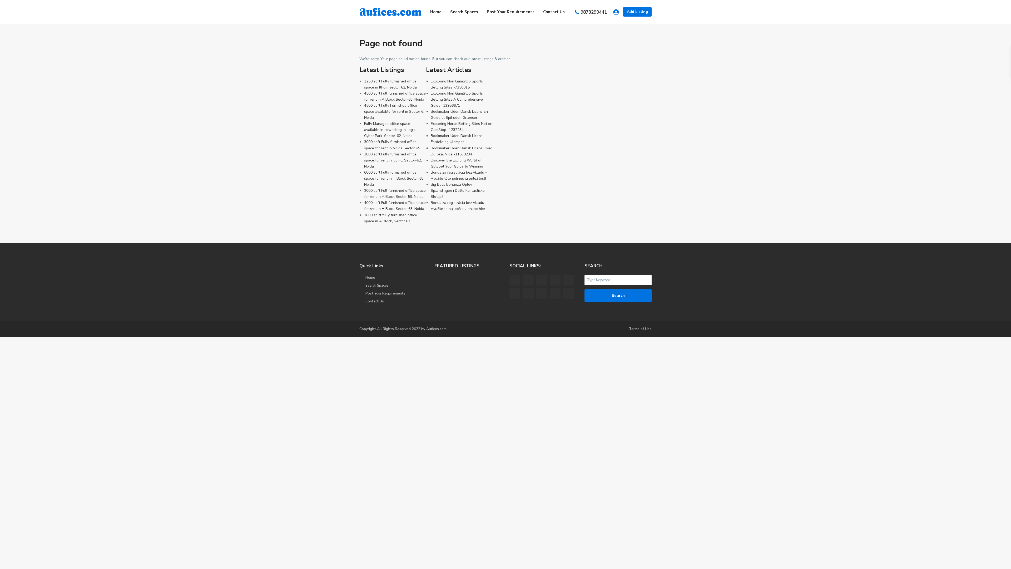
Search (618, 295)
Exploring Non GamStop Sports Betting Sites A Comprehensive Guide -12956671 (457, 99)
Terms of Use (640, 328)
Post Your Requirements (510, 11)
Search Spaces (464, 11)
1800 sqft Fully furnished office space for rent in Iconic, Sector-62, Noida (393, 160)
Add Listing (637, 11)
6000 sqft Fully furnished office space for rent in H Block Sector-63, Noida (394, 178)
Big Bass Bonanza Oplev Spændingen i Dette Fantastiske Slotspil (458, 190)
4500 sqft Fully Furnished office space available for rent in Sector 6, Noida (394, 111)
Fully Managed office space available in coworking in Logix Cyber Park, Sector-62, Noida (389, 129)
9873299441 (594, 12)
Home (436, 11)
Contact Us (554, 11)
